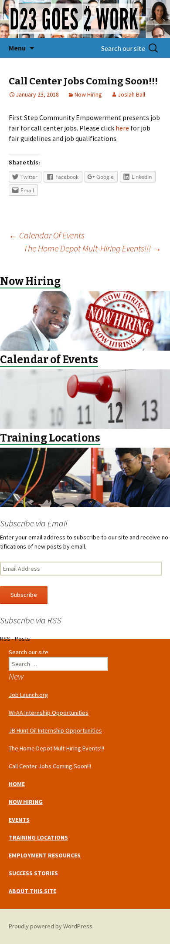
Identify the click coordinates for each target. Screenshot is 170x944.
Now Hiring (88, 94)
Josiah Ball (131, 94)
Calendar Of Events (47, 235)
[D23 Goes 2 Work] (85, 19)
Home (17, 784)
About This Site (32, 891)
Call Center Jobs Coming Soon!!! (50, 766)
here (122, 128)
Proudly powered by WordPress (50, 926)
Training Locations (38, 837)
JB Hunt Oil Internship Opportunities (55, 730)
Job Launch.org (28, 695)
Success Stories (33, 873)
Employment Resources (45, 855)
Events (19, 819)
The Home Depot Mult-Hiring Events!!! (92, 248)
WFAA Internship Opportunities (48, 712)
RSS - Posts (15, 639)
